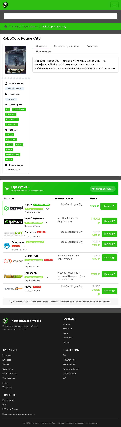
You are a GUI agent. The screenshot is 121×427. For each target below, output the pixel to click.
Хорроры (7, 387)
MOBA (9, 159)
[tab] (41, 46)
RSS (4, 404)
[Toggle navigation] (114, 5)
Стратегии (7, 369)
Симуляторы (8, 378)
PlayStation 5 (12, 119)
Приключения (9, 373)
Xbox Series (11, 124)
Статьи (66, 324)
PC (7, 109)
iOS (64, 378)
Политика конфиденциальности (18, 414)
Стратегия (10, 139)
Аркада (9, 134)
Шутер (19, 144)
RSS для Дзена (10, 409)
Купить (107, 206)
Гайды (66, 342)
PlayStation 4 (18, 109)
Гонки (5, 382)
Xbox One (10, 114)
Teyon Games (30, 26)
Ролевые (7, 355)
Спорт (9, 149)
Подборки (68, 337)
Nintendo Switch (71, 369)
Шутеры (6, 360)
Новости (67, 328)
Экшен (9, 144)
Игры (15, 26)
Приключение (12, 154)
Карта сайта (8, 400)
